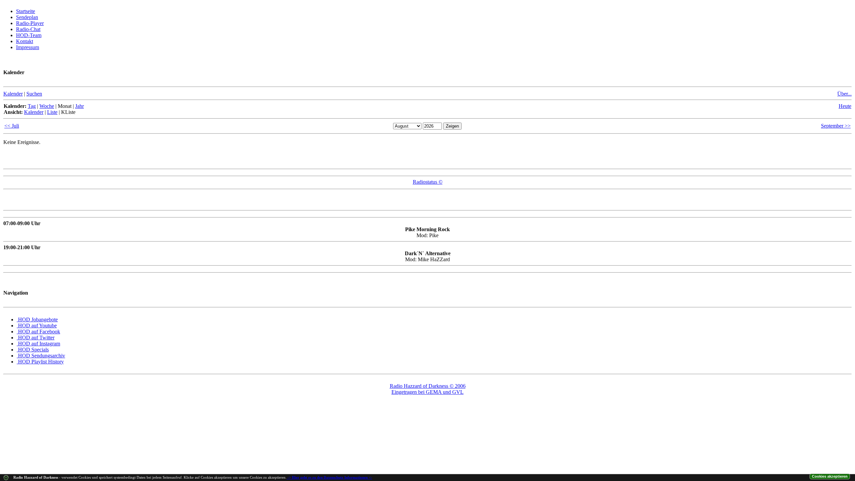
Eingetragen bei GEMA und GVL (427, 392)
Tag (32, 106)
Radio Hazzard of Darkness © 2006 (428, 386)
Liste (52, 112)
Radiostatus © (428, 182)
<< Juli (11, 126)
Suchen (34, 94)
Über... (844, 94)
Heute (845, 106)
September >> (836, 126)
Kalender (13, 94)
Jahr (79, 106)
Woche (46, 106)
